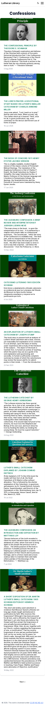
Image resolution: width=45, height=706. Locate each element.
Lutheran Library (10, 3)
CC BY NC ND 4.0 (36, 703)
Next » (22, 682)
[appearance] (38, 3)
